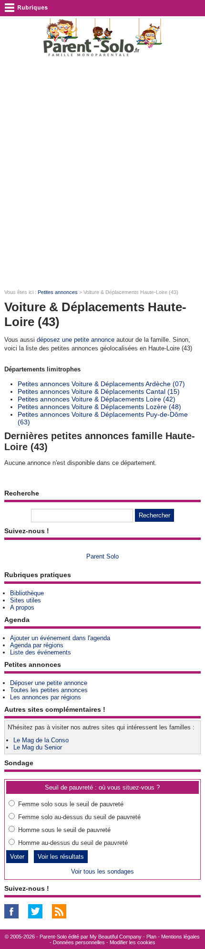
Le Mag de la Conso (41, 740)
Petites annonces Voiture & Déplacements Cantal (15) (99, 391)
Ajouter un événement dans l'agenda (60, 638)
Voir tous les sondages (102, 871)
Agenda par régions (36, 645)
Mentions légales (180, 936)
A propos (22, 607)
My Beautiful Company (116, 936)
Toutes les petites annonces (49, 690)
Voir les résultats (61, 856)
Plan (151, 936)
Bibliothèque (27, 593)
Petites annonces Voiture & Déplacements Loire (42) (96, 399)
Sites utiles (25, 600)
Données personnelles (79, 942)
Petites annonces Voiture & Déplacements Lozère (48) (99, 407)
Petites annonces (58, 292)
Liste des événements (40, 652)
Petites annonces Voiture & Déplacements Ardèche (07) (101, 384)
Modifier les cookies (132, 942)
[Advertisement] (102, 172)
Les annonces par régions (45, 697)
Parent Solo (102, 556)
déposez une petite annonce (75, 339)
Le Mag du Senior (37, 747)
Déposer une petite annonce (48, 682)
